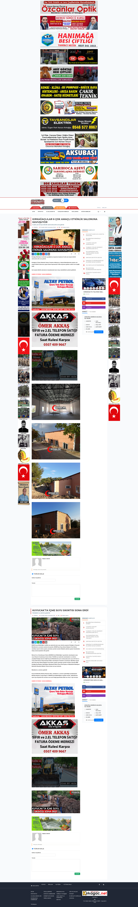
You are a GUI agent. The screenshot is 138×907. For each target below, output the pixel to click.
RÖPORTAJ (40, 211)
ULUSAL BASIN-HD (50, 211)
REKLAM (50, 884)
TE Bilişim (34, 904)
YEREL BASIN (47, 898)
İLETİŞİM (58, 884)
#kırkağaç (40, 844)
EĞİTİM (58, 899)
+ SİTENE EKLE (67, 884)
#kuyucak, (35, 844)
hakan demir (66, 227)
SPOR (33, 211)
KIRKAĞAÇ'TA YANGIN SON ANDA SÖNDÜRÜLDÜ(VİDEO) (94, 292)
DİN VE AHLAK (73, 891)
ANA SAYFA (36, 207)
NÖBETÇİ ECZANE (49, 896)
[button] (57, 200)
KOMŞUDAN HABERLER (63, 211)
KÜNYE (43, 884)
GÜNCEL (87, 294)
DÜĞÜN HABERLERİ (85, 211)
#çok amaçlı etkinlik (42, 569)
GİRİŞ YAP (104, 207)
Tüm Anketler (93, 311)
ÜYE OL (99, 207)
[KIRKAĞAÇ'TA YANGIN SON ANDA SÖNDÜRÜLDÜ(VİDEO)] (94, 284)
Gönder (77, 598)
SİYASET (71, 893)
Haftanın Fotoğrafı (61, 893)
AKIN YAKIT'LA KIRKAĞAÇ (60, 896)
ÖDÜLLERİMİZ (75, 211)
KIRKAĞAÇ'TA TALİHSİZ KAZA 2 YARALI (94, 680)
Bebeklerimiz (60, 891)
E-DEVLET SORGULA (75, 896)
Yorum (33, 583)
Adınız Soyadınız (36, 577)
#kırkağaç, (35, 569)
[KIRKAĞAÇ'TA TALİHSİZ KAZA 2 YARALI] (94, 672)
